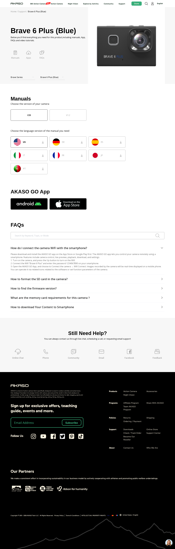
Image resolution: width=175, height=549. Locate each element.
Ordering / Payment (132, 421)
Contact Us (128, 448)
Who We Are (152, 448)
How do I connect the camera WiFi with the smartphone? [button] (49, 248)
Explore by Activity (91, 4)
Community (109, 4)
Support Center (153, 433)
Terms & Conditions (72, 515)
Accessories (151, 391)
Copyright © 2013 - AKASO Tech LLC (25, 515)
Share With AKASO (155, 403)
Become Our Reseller (129, 438)
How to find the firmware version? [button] (33, 288)
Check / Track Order (132, 433)
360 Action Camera (38, 4)
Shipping (150, 418)
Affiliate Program (131, 403)
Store (136, 3)
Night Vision (73, 4)
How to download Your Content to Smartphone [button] (42, 307)
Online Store (152, 429)
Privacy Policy (59, 515)
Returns (127, 418)
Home (13, 11)
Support (122, 4)
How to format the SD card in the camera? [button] (39, 279)
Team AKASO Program (129, 408)
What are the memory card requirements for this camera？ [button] (50, 298)
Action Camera (57, 4)
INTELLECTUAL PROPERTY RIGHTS (93, 515)
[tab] (87, 248)
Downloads (128, 429)
